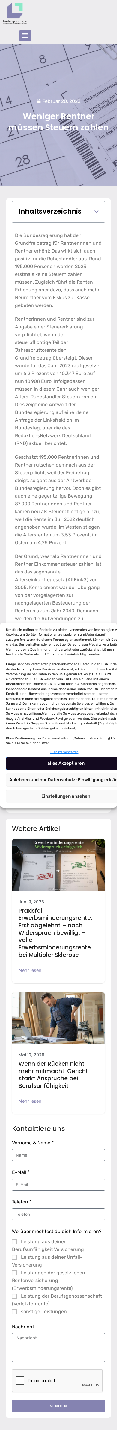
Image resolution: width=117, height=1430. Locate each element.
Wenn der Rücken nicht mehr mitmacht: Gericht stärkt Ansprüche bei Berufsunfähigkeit (53, 1075)
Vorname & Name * (33, 1142)
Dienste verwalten (64, 752)
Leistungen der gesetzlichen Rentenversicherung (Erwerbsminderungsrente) (48, 1280)
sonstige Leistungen (44, 1311)
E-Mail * (21, 1172)
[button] (25, 36)
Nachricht (23, 1327)
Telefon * (22, 1202)
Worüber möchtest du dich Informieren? (57, 1231)
